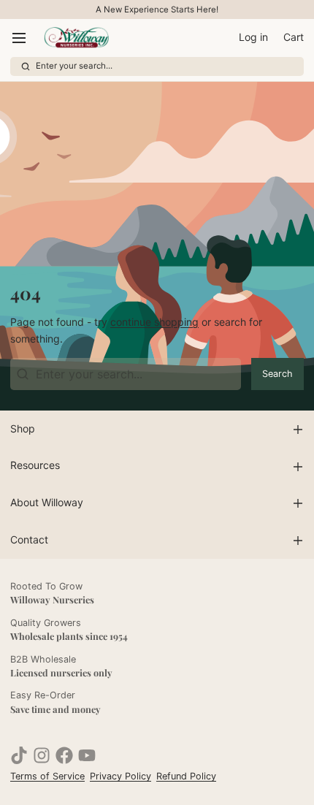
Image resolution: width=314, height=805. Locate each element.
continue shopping (154, 322)
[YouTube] (87, 755)
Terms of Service (47, 776)
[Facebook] (64, 755)
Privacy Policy (120, 776)
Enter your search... (74, 66)
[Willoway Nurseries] (76, 38)
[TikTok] (19, 755)
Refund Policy (186, 776)
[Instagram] (41, 755)
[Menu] (24, 38)
